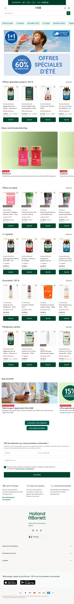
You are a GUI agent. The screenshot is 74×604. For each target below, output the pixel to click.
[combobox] (35, 13)
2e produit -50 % (33, 23)
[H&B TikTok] (41, 530)
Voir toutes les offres (37, 428)
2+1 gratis (46, 23)
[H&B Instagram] (33, 530)
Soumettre (37, 475)
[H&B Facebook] (37, 530)
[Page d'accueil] (38, 8)
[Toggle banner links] (61, 2)
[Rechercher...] (69, 13)
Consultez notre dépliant (37, 423)
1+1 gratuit (20, 23)
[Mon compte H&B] (65, 8)
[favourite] (17, 87)
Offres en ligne (7, 23)
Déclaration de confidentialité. (24, 469)
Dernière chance (59, 23)
